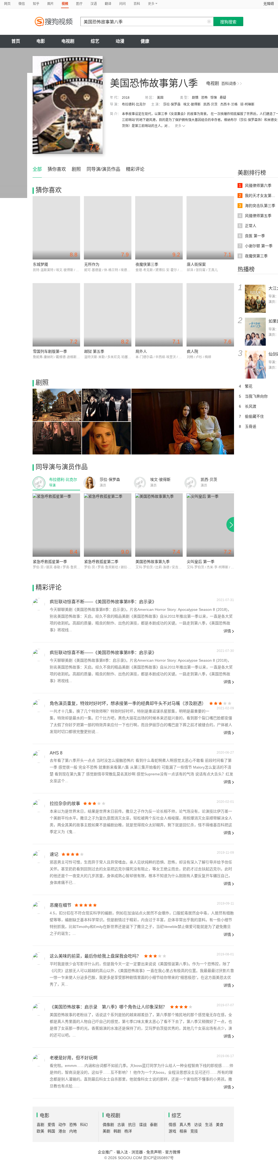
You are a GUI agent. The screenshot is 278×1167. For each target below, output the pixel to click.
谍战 (143, 1124)
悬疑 (223, 98)
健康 (145, 41)
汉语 (93, 4)
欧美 (40, 1131)
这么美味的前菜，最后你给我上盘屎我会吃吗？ (95, 956)
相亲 (183, 1131)
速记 (54, 854)
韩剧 (117, 1131)
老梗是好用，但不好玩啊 (73, 1057)
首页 (15, 41)
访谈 (198, 1124)
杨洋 (128, 1131)
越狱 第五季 (94, 351)
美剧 (106, 1131)
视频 (65, 4)
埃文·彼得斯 (192, 104)
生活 (209, 1124)
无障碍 (268, 4)
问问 (122, 4)
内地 (73, 1131)
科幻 (84, 1124)
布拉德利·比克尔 (134, 104)
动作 (62, 1124)
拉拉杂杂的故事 (65, 803)
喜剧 (40, 1124)
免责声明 (154, 1152)
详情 (227, 631)
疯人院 (192, 351)
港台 (62, 1131)
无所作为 (91, 264)
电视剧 (67, 41)
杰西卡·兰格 (229, 104)
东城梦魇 (40, 264)
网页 (7, 4)
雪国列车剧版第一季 (50, 351)
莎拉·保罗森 (172, 104)
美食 (219, 1124)
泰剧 (153, 1124)
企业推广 (105, 1152)
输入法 (122, 1152)
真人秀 (185, 1124)
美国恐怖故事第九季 (152, 561)
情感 (172, 1124)
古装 (121, 1124)
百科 (137, 4)
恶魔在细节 (60, 905)
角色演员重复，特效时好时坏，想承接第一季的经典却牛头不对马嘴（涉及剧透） (128, 703)
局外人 (141, 351)
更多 (178, 126)
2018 (125, 98)
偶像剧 (108, 1124)
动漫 (120, 41)
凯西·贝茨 (210, 104)
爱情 (51, 1124)
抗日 (132, 1124)
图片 (50, 4)
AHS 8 (56, 753)
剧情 (195, 98)
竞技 (194, 1131)
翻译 (108, 4)
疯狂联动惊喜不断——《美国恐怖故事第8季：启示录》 (103, 601)
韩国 (51, 1131)
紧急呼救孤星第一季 (50, 561)
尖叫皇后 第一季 (200, 561)
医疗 (79, 4)
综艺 (95, 41)
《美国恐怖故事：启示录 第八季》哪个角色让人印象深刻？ (108, 1007)
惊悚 (213, 98)
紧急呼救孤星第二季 (101, 561)
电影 (40, 41)
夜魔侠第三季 (146, 264)
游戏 (172, 1131)
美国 (160, 98)
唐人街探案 (196, 264)
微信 (21, 4)
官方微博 (172, 1152)
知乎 (36, 4)
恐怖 (204, 98)
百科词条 (228, 83)
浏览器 (137, 1152)
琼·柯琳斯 (247, 104)
